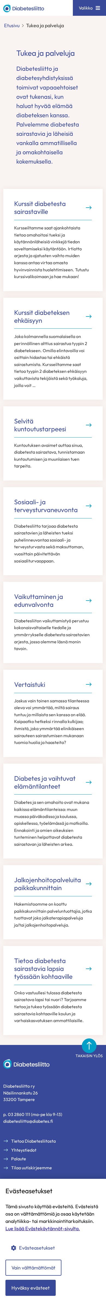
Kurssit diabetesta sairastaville (40, 208)
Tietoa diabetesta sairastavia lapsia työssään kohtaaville (43, 968)
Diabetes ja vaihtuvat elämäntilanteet (45, 782)
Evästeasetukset (37, 1248)
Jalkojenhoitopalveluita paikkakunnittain (47, 884)
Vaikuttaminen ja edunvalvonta (38, 600)
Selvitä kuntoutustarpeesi (40, 425)
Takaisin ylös (89, 1055)
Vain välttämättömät (33, 1268)
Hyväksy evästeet (30, 1288)
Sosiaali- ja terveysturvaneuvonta (46, 506)
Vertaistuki (29, 684)
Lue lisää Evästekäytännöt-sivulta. (42, 1228)
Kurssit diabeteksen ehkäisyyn (42, 316)
